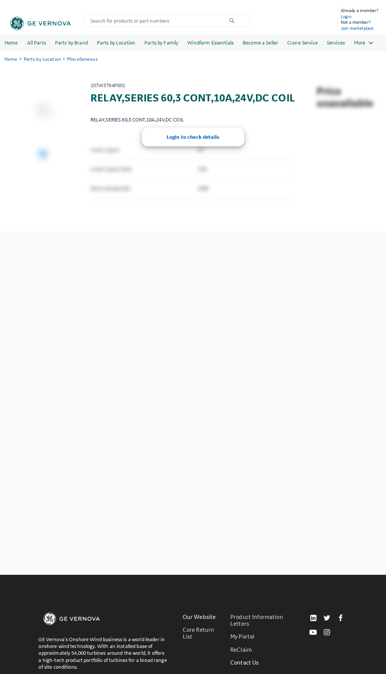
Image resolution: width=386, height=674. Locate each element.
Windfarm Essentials (210, 43)
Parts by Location (116, 43)
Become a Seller (260, 43)
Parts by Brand (71, 43)
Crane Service (302, 43)
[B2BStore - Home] (40, 23)
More (359, 43)
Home (11, 43)
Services (336, 43)
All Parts (36, 43)
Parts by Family (161, 43)
